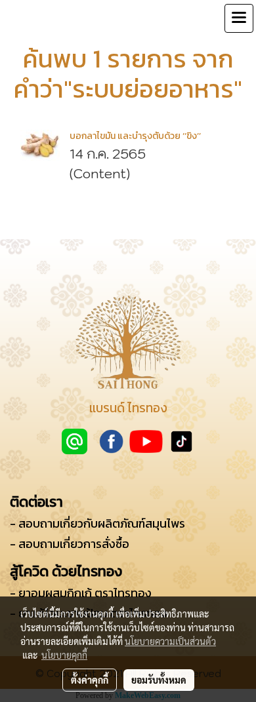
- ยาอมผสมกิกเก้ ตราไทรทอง (81, 593)
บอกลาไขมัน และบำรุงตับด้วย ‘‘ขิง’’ (135, 136)
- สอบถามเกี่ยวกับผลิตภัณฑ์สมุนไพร (97, 523)
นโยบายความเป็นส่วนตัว (170, 641)
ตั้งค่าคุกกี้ (89, 680)
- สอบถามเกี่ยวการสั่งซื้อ (69, 544)
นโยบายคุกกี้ (64, 655)
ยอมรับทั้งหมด (158, 680)
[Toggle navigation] (238, 18)
